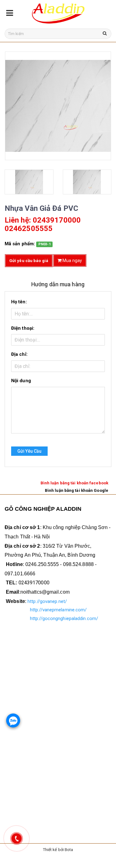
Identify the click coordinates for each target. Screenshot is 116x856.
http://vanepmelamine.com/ (58, 610)
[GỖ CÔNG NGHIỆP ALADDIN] (58, 12)
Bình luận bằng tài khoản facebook (74, 483)
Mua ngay (72, 260)
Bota (69, 849)
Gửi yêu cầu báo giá (28, 260)
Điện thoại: (22, 328)
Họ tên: (19, 302)
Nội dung (21, 380)
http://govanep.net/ (47, 601)
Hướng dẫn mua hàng (57, 284)
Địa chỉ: (19, 354)
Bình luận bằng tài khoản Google (76, 490)
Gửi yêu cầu (29, 451)
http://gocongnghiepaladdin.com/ (64, 618)
